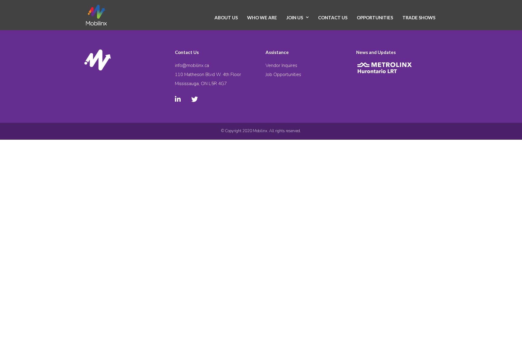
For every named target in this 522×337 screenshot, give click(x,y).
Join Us (294, 17)
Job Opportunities (283, 75)
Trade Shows (418, 17)
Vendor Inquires (281, 65)
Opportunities (375, 17)
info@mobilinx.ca (192, 65)
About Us (226, 17)
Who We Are (262, 17)
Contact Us (332, 17)
